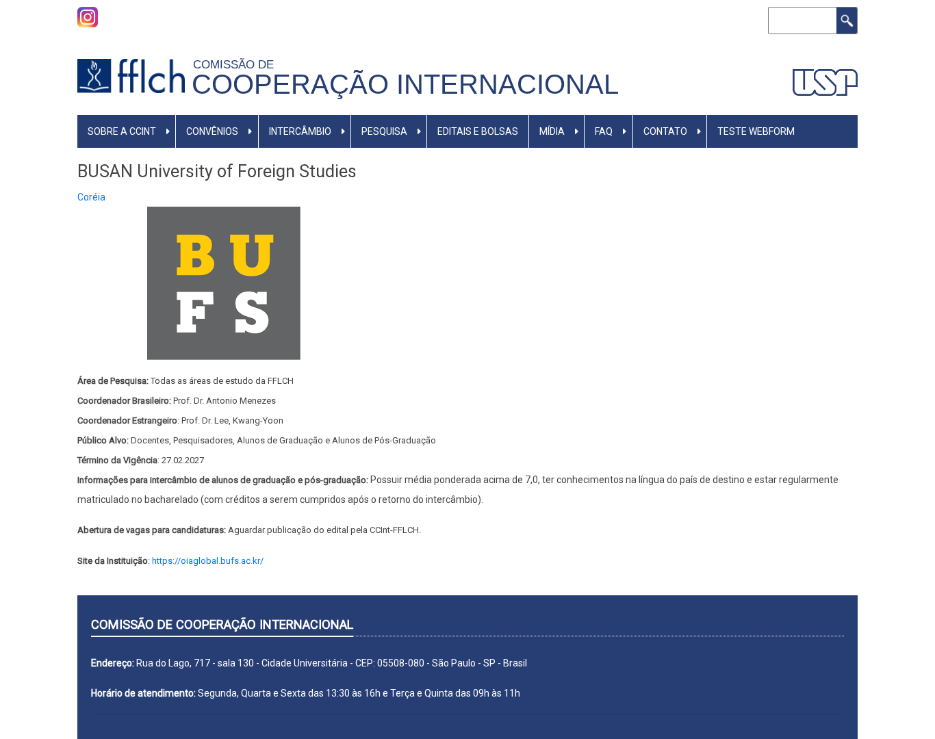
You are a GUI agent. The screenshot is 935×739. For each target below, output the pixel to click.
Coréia (91, 197)
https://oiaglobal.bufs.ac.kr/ (208, 561)
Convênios (212, 131)
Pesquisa (384, 131)
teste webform (756, 131)
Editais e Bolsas (477, 131)
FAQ (604, 131)
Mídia (552, 131)
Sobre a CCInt (122, 131)
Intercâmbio (300, 131)
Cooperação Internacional (405, 84)
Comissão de (237, 64)
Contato (665, 131)
